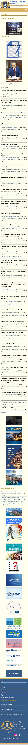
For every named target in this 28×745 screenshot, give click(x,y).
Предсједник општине (6, 704)
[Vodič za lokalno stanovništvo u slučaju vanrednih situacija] (14, 530)
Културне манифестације (7, 697)
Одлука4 (19, 256)
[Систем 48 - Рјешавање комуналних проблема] (14, 28)
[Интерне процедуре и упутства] (14, 580)
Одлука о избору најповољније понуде (15, 94)
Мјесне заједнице (5, 717)
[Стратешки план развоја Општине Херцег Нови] (14, 456)
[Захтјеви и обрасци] (14, 49)
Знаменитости (4, 689)
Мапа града (4, 684)
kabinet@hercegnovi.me (7, 732)
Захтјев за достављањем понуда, (10, 385)
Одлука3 (14, 256)
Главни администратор (7, 709)
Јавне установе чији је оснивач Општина (11, 714)
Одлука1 (4, 256)
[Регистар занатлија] (14, 420)
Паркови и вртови (5, 695)
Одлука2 (9, 256)
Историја (3, 687)
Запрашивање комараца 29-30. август (10, 491)
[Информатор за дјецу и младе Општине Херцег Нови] (14, 551)
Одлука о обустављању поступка (11, 240)
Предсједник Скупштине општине (9, 706)
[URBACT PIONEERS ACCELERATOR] (14, 643)
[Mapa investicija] (14, 477)
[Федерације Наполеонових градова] (14, 608)
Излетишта (4, 692)
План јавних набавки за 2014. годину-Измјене (13, 402)
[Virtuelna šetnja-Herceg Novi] (14, 512)
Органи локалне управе (7, 711)
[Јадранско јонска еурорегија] (14, 623)
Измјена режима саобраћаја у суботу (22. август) (13, 497)
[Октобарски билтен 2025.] (14, 435)
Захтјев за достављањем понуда (10, 93)
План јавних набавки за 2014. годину (10, 409)
